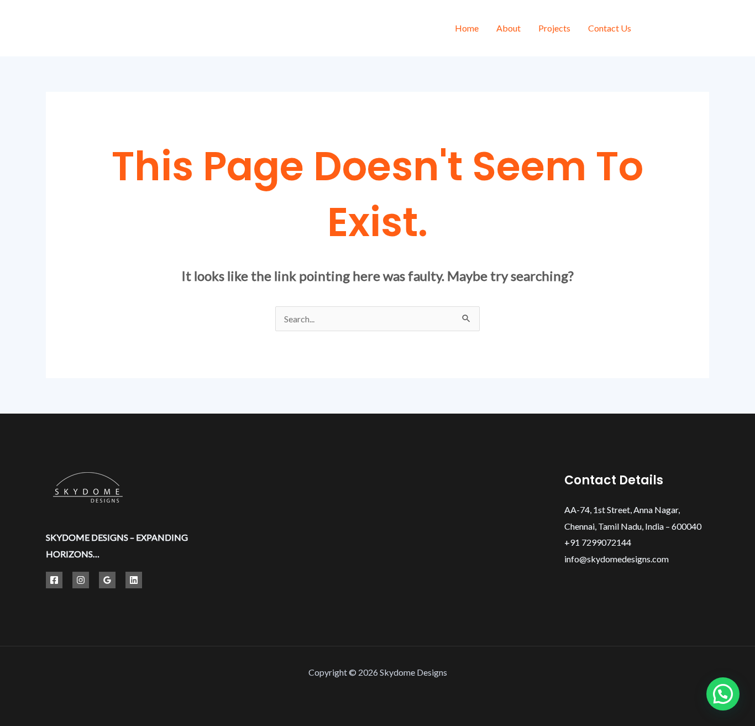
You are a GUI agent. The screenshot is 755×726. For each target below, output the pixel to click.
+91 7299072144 (597, 542)
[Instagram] (705, 29)
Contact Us (609, 28)
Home (467, 28)
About (508, 28)
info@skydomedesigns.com (616, 558)
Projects (554, 28)
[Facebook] (655, 29)
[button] (723, 694)
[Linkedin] (133, 580)
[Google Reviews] (107, 580)
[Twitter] (680, 29)
